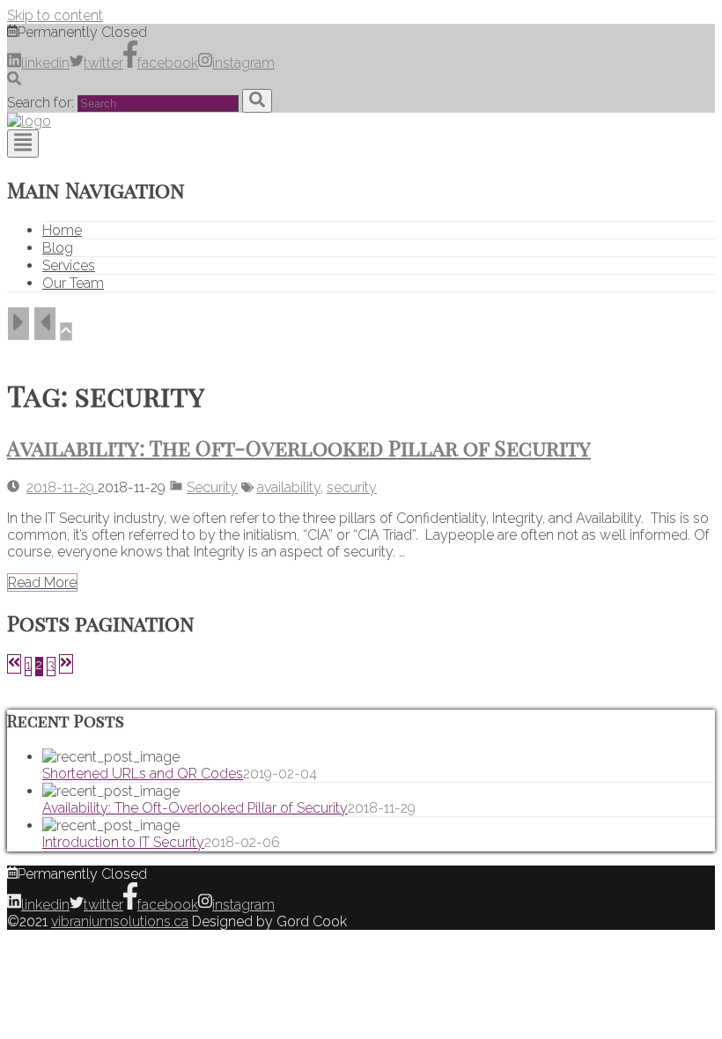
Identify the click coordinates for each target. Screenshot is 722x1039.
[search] (257, 101)
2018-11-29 (62, 487)
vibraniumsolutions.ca (119, 921)
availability (288, 487)
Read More (42, 582)
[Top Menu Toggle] (23, 143)
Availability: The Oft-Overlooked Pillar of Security (299, 447)
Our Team (73, 283)
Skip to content (55, 15)
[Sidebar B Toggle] (44, 323)
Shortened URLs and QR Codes (142, 773)
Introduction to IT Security (123, 842)
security (352, 487)
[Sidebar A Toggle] (18, 323)
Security (212, 487)
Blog (57, 247)
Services (68, 265)
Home (62, 230)
